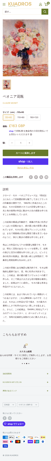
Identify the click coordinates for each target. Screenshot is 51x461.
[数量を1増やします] (12, 143)
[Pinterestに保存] (36, 177)
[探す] (44, 12)
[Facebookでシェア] (31, 177)
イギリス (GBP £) (25, 405)
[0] (46, 4)
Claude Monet (10, 103)
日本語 (7, 405)
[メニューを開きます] (4, 4)
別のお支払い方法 (25, 167)
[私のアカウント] (40, 4)
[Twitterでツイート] (41, 177)
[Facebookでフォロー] (5, 418)
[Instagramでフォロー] (10, 418)
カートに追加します (25, 153)
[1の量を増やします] (29, 143)
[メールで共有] (46, 177)
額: (4, 143)
